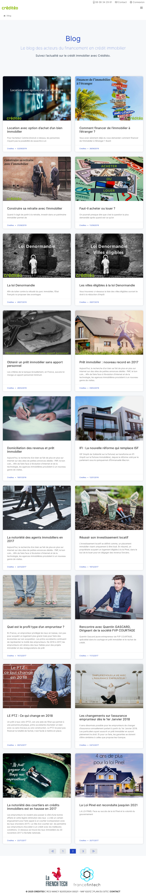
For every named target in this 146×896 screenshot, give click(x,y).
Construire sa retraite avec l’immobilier (34, 208)
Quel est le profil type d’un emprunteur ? (35, 627)
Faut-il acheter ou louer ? (97, 208)
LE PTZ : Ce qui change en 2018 (30, 715)
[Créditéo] (9, 7)
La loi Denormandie (21, 285)
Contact (122, 2)
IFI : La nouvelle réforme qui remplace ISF (109, 448)
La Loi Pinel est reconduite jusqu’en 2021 (108, 805)
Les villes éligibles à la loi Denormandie (107, 285)
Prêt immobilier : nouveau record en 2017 (108, 362)
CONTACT (115, 891)
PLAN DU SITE (100, 891)
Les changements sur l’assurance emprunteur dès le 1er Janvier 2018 (104, 717)
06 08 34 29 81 (103, 2)
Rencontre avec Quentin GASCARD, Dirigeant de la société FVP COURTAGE (107, 628)
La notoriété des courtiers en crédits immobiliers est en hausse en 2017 (33, 806)
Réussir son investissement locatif (103, 537)
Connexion (138, 2)
